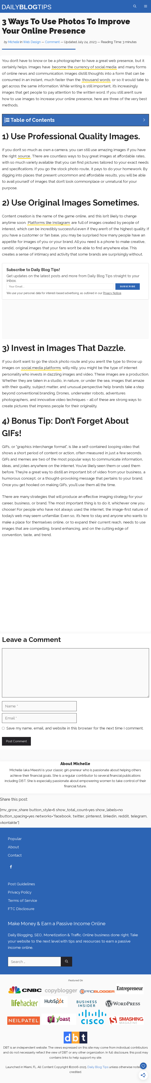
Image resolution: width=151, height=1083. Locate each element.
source (24, 156)
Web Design (32, 42)
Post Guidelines (21, 884)
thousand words (96, 80)
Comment (52, 42)
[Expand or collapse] (144, 120)
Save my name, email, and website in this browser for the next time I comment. (74, 728)
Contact (15, 855)
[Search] (66, 962)
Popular (15, 838)
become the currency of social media (84, 67)
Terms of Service (22, 900)
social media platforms (41, 368)
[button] (134, 6)
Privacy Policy (19, 892)
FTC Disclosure (21, 909)
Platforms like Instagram (49, 222)
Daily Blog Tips (97, 1067)
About (13, 847)
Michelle (13, 42)
